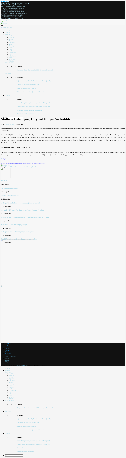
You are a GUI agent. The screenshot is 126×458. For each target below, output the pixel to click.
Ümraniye (12, 59)
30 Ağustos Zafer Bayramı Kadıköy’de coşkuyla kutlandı (35, 70)
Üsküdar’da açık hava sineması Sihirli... (13, 11)
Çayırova (11, 41)
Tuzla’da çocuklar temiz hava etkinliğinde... (14, 13)
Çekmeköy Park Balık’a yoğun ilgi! (28, 84)
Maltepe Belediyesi (27, 163)
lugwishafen (18, 163)
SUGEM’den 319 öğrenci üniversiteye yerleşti (15, 3)
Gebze (11, 44)
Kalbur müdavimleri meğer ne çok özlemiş (30, 92)
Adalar (11, 36)
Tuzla (10, 57)
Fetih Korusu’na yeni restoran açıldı (12, 15)
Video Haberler (9, 62)
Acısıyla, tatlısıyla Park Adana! (27, 88)
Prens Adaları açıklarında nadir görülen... (13, 6)
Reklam (7, 360)
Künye (7, 358)
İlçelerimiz (8, 34)
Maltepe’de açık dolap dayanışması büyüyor (17, 232)
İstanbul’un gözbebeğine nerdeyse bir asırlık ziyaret (33, 103)
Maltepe (11, 49)
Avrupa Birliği (5, 163)
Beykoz (11, 39)
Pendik (11, 51)
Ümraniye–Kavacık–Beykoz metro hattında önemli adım (22, 210)
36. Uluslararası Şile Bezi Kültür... (11, 16)
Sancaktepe (12, 52)
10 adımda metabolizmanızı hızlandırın (29, 110)
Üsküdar (11, 61)
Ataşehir (11, 37)
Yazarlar (7, 95)
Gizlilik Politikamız (11, 356)
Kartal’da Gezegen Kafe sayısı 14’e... (12, 18)
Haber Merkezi (9, 124)
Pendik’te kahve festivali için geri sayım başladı (19, 239)
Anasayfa (8, 31)
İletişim (7, 362)
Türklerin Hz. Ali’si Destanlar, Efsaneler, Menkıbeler (33, 106)
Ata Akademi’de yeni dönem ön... (11, 10)
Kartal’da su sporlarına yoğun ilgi (14, 224)
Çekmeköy (12, 42)
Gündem (7, 32)
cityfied (12, 163)
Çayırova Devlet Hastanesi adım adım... (13, 8)
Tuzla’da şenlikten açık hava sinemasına (13, 5)
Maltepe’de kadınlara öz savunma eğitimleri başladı (20, 203)
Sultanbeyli (12, 56)
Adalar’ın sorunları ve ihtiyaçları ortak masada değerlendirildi (25, 217)
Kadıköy (11, 46)
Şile (10, 54)
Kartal (10, 47)
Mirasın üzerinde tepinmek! (25, 114)
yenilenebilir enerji (39, 163)
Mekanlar (8, 73)
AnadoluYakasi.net (22, 365)
